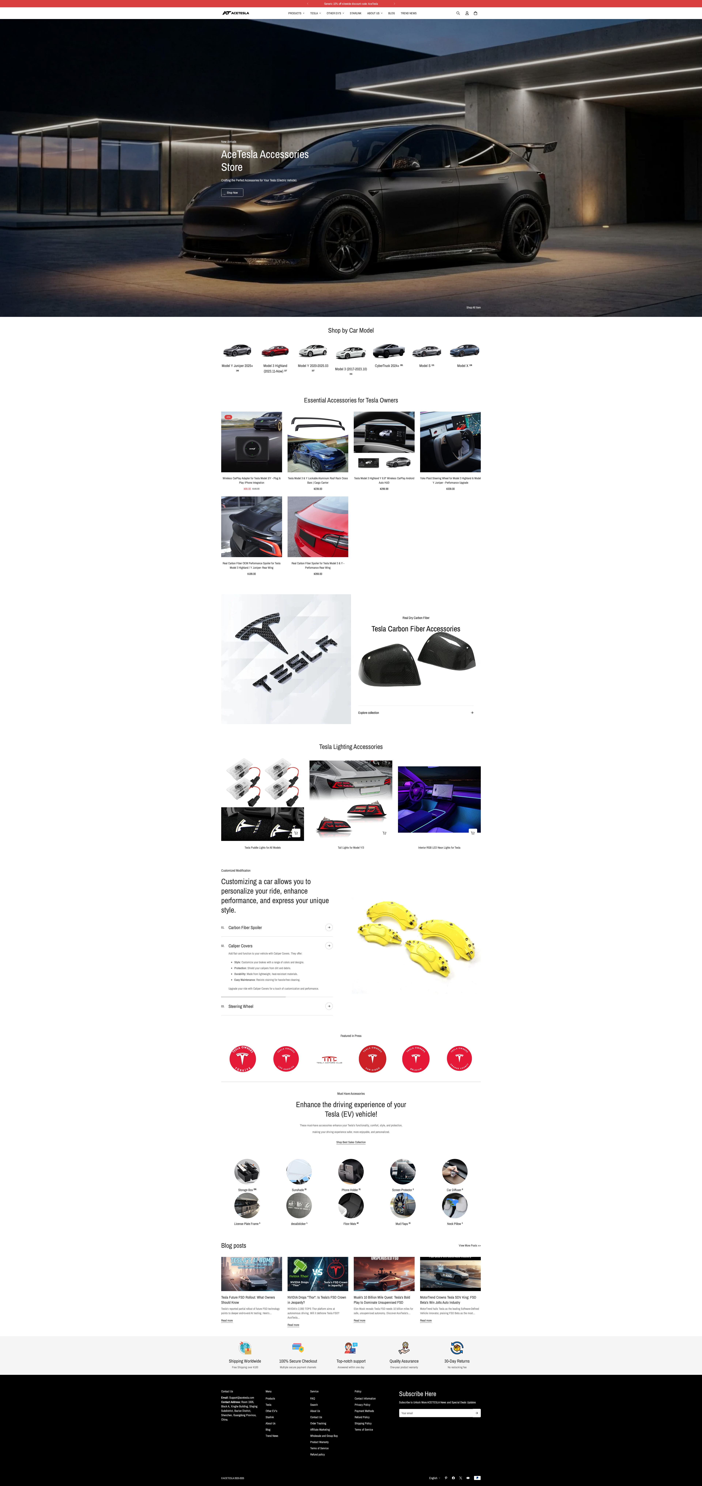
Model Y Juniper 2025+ (237, 367)
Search (314, 1431)
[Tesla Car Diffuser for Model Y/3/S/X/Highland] (455, 1198)
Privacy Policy (362, 1431)
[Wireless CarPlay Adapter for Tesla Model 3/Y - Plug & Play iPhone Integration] (251, 442)
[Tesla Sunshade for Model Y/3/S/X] (299, 1198)
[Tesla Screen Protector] (403, 1198)
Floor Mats (351, 1250)
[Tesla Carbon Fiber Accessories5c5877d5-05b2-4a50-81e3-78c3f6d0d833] (416, 659)
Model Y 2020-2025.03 (313, 367)
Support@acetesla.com (241, 1424)
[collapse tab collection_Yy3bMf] (329, 927)
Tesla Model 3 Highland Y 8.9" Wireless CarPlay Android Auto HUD (384, 480)
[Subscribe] (477, 1439)
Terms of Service (319, 1474)
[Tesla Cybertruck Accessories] (389, 351)
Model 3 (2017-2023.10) (351, 370)
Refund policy (317, 1481)
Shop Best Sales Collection (351, 1168)
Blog (391, 13)
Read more (227, 1347)
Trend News (409, 13)
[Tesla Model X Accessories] (464, 351)
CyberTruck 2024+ (389, 365)
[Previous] (307, 3)
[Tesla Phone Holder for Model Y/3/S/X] (351, 1198)
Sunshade (299, 1216)
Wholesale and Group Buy (324, 1462)
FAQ (312, 1425)
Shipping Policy (363, 1450)
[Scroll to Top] (695, 1466)
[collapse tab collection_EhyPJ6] (329, 1014)
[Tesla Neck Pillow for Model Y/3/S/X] (455, 1232)
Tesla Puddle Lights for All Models (263, 847)
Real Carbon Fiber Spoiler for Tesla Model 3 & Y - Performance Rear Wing (318, 565)
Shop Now (232, 193)
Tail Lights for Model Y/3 (351, 847)
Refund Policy (362, 1443)
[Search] (458, 13)
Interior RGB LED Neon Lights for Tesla (439, 847)
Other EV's (334, 13)
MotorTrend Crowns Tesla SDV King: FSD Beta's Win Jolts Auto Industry (448, 1326)
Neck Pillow (455, 1250)
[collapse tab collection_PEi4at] (329, 1032)
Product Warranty (319, 1468)
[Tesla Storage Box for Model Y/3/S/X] (247, 1198)
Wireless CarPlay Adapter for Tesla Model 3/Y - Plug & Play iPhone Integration (252, 480)
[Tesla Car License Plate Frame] (247, 1232)
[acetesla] (235, 13)
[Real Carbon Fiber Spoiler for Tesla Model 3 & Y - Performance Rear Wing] (318, 526)
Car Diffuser (455, 1216)
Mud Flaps (403, 1250)
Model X (464, 365)
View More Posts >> (470, 1272)
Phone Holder (351, 1216)
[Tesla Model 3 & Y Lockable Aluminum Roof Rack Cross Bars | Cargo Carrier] (318, 442)
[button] (475, 13)
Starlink (355, 13)
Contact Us (316, 1443)
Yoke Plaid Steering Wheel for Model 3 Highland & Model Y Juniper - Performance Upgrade (450, 480)
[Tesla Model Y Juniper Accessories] (237, 351)
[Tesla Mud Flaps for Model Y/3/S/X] (403, 1232)
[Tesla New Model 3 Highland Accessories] (275, 351)
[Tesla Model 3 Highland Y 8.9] (384, 442)
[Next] (394, 3)
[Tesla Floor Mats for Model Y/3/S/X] (351, 1232)
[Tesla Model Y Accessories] (313, 351)
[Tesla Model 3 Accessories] (351, 352)
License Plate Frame (247, 1250)
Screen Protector (403, 1216)
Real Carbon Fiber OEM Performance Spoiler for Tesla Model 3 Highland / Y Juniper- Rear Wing (251, 565)
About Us (373, 13)
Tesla (314, 13)
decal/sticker (299, 1250)
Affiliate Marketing (320, 1456)
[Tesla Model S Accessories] (427, 351)
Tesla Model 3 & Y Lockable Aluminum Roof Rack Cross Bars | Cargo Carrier (318, 480)
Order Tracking (318, 1450)
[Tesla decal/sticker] (299, 1232)
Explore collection (368, 712)
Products (294, 13)
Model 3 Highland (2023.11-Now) (275, 368)
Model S (426, 365)
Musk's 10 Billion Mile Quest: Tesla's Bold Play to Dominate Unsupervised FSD (382, 1326)
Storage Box (247, 1216)
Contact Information (365, 1425)
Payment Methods (364, 1437)
